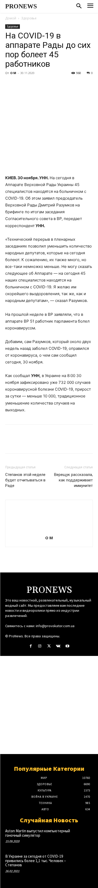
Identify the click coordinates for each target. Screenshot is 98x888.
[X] (22, 85)
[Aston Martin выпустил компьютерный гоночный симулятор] (84, 836)
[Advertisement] (49, 705)
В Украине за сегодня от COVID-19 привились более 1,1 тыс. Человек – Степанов (35, 860)
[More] (58, 85)
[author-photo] (49, 530)
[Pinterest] (34, 85)
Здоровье (29, 18)
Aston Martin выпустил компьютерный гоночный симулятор (37, 833)
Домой (10, 18)
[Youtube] (67, 646)
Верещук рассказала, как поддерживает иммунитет (73, 480)
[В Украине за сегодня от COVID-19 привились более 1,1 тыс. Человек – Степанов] (84, 862)
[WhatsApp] (46, 85)
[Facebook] (10, 85)
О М (13, 73)
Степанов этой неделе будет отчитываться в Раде (25, 480)
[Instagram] (40, 646)
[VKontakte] (58, 646)
